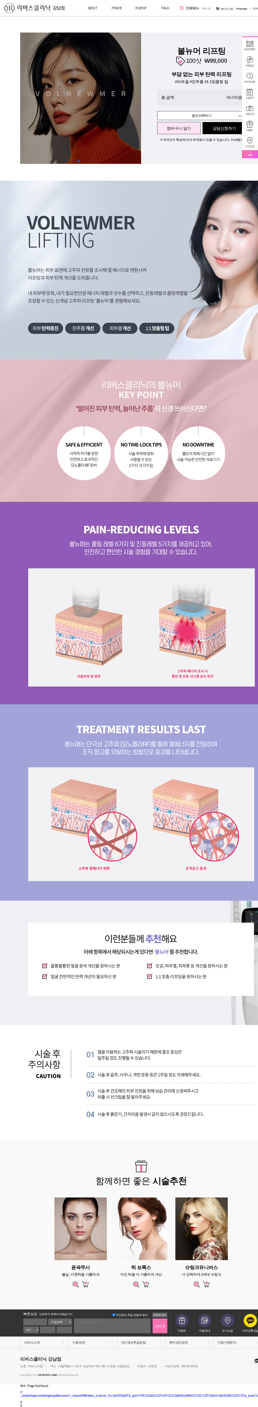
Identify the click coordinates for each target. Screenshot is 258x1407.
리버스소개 (32, 1342)
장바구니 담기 (179, 128)
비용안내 (204, 1330)
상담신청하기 (224, 128)
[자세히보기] (76, 1286)
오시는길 (227, 1330)
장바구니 (226, 8)
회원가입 (206, 8)
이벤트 (182, 1330)
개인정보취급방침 (133, 1342)
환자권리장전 (178, 1342)
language (242, 8)
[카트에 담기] (85, 1286)
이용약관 (79, 1342)
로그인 (192, 8)
